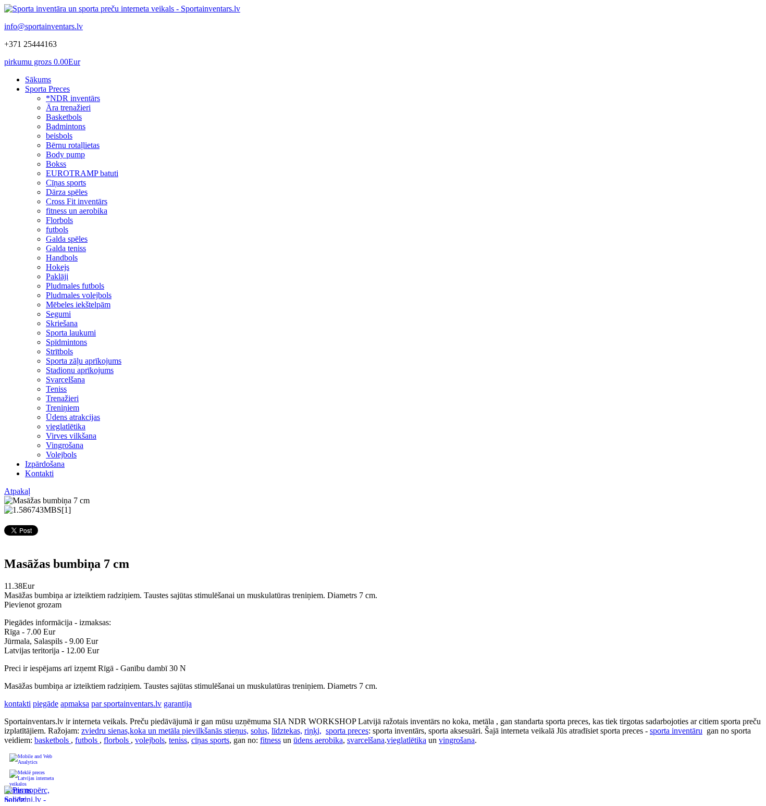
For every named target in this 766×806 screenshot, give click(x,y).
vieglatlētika (65, 426)
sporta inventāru (676, 730)
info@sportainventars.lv (43, 26)
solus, (260, 730)
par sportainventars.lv (126, 703)
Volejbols (61, 454)
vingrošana (457, 740)
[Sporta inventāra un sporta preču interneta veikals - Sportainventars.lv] (122, 8)
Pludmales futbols (75, 285)
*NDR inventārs (73, 98)
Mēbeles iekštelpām (78, 304)
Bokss (56, 163)
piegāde (45, 703)
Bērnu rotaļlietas (73, 145)
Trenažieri (62, 398)
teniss (178, 740)
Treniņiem (62, 407)
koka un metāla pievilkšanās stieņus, (189, 730)
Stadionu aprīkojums (80, 370)
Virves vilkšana (71, 435)
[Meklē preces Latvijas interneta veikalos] (32, 778)
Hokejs (57, 267)
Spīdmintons (66, 342)
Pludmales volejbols (79, 295)
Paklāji (57, 276)
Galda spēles (67, 238)
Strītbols (59, 351)
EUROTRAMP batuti (82, 173)
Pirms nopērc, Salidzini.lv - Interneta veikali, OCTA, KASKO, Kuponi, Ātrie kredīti (27, 794)
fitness (270, 740)
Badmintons (65, 126)
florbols (117, 740)
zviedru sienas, (105, 730)
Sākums (38, 79)
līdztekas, (286, 730)
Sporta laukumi (71, 332)
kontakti (17, 703)
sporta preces (347, 730)
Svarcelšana (65, 379)
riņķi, (313, 730)
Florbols (59, 220)
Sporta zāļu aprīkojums (83, 360)
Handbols (62, 257)
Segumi (58, 313)
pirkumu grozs (42, 61)
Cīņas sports (66, 182)
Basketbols (64, 117)
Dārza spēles (67, 192)
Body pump (65, 154)
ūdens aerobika (318, 740)
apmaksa (74, 703)
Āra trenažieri (68, 107)
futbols (57, 229)
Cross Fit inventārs (76, 201)
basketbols (52, 740)
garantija (178, 703)
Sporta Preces (47, 88)
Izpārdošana (45, 464)
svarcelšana (366, 740)
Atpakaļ (17, 491)
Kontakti (39, 473)
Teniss (56, 389)
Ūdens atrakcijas (73, 417)
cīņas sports (210, 740)
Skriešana (62, 323)
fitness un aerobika (76, 210)
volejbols (150, 740)
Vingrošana (64, 445)
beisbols (59, 135)
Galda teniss (66, 248)
